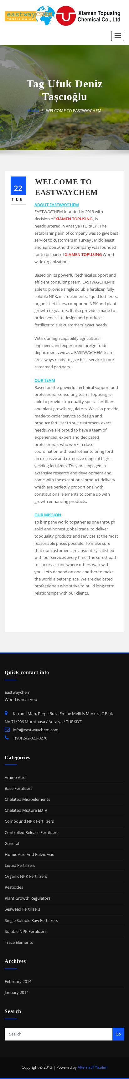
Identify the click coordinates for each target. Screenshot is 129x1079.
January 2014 (16, 992)
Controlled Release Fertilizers (31, 832)
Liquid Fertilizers (20, 865)
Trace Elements (19, 942)
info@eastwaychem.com (36, 730)
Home (33, 110)
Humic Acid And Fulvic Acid (29, 854)
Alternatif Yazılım (92, 1067)
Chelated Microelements (27, 799)
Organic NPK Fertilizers (26, 876)
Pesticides (14, 887)
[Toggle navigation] (117, 36)
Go (118, 1034)
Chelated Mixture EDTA (26, 810)
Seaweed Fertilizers (22, 909)
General (12, 843)
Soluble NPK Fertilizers (25, 931)
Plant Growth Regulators (27, 898)
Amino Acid (15, 777)
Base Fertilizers (18, 788)
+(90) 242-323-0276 (30, 738)
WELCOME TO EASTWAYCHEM (73, 110)
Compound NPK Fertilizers (29, 821)
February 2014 (18, 981)
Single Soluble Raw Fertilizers (31, 920)
